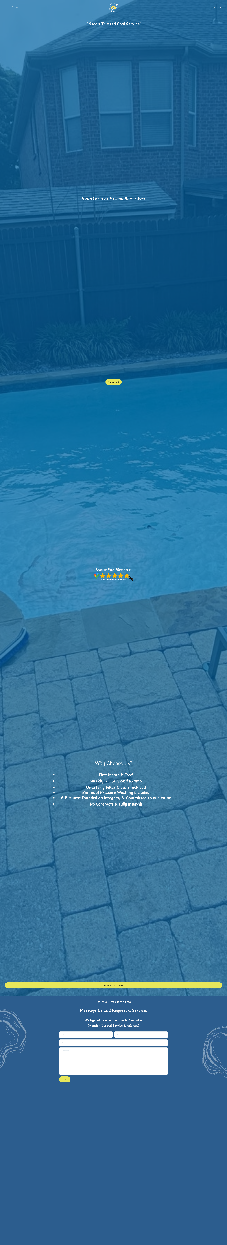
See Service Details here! (113, 985)
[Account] (214, 7)
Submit (65, 1079)
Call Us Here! (113, 382)
